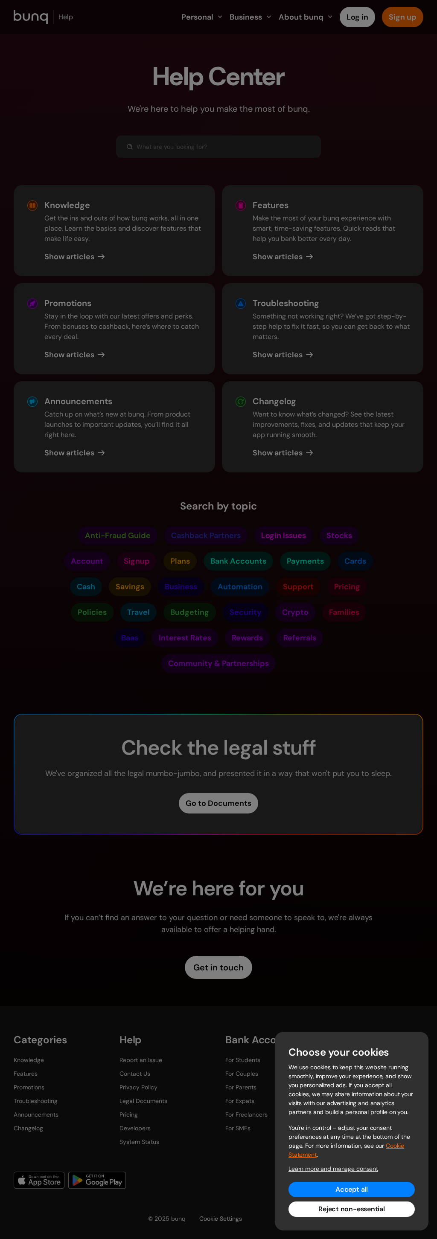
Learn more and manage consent (333, 1168)
